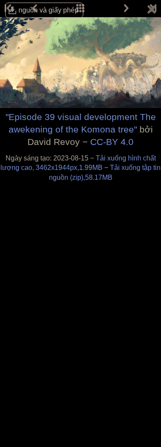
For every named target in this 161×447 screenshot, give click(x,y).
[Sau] (126, 8)
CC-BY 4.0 (112, 142)
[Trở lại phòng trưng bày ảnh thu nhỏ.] (151, 10)
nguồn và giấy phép (48, 10)
